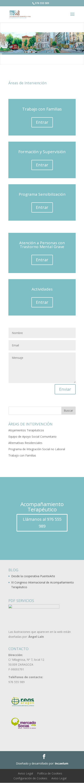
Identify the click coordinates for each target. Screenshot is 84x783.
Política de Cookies (49, 773)
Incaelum (61, 763)
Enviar (65, 389)
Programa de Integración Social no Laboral (36, 449)
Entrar (42, 122)
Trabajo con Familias (22, 455)
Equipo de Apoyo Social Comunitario (32, 436)
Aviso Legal (25, 773)
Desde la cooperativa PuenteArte (33, 576)
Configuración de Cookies (30, 778)
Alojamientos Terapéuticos (26, 430)
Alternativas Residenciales (25, 443)
